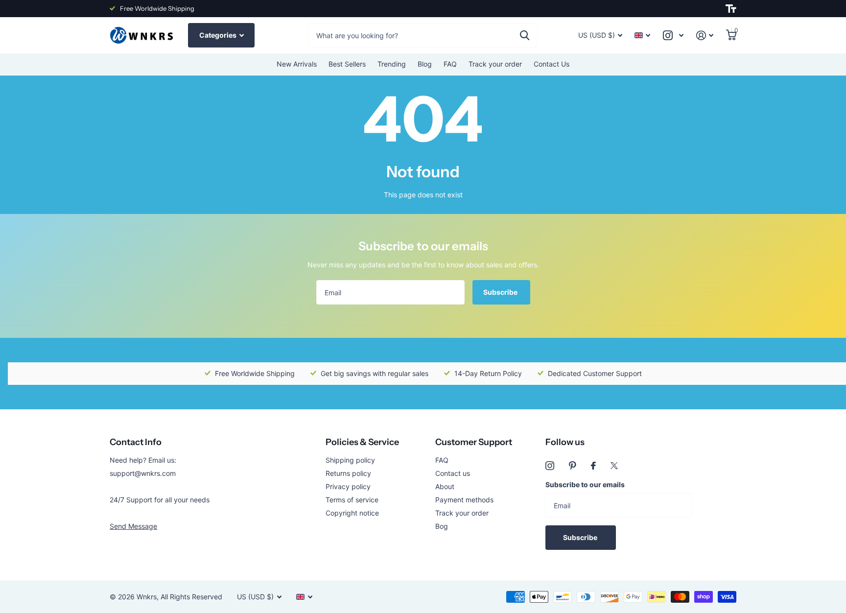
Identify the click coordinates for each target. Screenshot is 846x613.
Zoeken (524, 35)
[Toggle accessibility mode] (731, 8)
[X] (614, 465)
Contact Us (551, 64)
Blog (425, 64)
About (444, 486)
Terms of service (352, 499)
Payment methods (464, 499)
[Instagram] (549, 465)
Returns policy (348, 473)
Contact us (452, 473)
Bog (441, 526)
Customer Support (473, 442)
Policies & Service (362, 442)
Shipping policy (350, 460)
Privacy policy (348, 486)
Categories (218, 35)
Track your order (495, 64)
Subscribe (501, 292)
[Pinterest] (572, 465)
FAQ (450, 64)
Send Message (133, 526)
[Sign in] (705, 35)
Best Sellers (347, 64)
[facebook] (593, 466)
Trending (391, 64)
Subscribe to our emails (585, 484)
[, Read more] (673, 35)
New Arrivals (297, 64)
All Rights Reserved (191, 596)
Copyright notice (352, 513)
